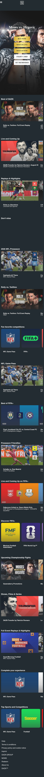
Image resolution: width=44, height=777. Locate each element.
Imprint (4, 751)
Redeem (5, 761)
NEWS (4, 758)
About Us (5, 765)
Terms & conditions (9, 744)
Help (3, 741)
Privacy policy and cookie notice (14, 748)
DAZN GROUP (7, 754)
